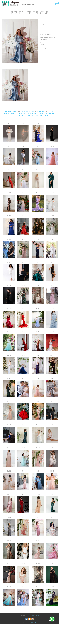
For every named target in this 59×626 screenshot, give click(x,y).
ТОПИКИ (13, 115)
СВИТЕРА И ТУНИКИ (25, 115)
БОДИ (42, 113)
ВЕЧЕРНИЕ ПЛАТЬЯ (27, 111)
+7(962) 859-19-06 (31, 622)
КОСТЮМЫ (50, 113)
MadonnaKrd (36, 615)
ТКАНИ (46, 115)
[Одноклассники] (29, 619)
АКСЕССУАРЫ (32, 113)
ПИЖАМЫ (38, 115)
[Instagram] (32, 619)
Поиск (55, 5)
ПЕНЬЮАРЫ (41, 111)
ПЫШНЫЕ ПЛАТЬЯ (11, 111)
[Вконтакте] (26, 619)
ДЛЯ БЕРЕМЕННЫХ (18, 113)
